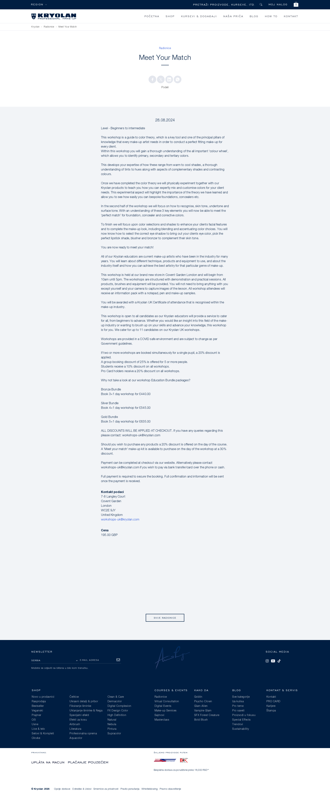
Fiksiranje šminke (80, 706)
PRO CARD (273, 701)
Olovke (36, 738)
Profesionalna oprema (83, 733)
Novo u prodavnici (43, 697)
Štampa (271, 710)
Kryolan (35, 27)
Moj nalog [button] (278, 4)
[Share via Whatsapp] (177, 79)
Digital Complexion (119, 706)
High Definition (117, 715)
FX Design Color (118, 710)
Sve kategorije (241, 697)
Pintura (112, 729)
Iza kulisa (238, 701)
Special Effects (241, 719)
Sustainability (240, 729)
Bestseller (38, 706)
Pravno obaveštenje (170, 789)
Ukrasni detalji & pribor (84, 701)
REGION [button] (37, 4)
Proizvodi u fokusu (244, 715)
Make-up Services (165, 710)
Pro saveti (238, 710)
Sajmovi (159, 715)
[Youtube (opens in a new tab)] (273, 661)
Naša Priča (233, 16)
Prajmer (36, 715)
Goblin (198, 697)
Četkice (74, 697)
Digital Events (162, 706)
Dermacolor (115, 701)
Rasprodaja (39, 701)
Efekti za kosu (78, 719)
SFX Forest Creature (206, 715)
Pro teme (237, 706)
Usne (35, 724)
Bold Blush (201, 719)
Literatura (75, 729)
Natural (112, 719)
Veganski (37, 710)
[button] (296, 5)
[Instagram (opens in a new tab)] (267, 661)
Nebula (112, 724)
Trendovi (237, 724)
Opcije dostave (62, 789)
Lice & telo (38, 729)
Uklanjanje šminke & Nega (86, 710)
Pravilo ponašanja (130, 789)
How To (271, 16)
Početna (151, 16)
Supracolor (114, 733)
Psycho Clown (203, 701)
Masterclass (161, 719)
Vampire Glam (203, 710)
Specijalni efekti (79, 715)
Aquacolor (76, 738)
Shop (170, 16)
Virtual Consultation (166, 701)
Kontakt (291, 16)
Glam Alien (201, 706)
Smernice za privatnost (106, 789)
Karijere (271, 706)
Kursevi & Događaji (199, 16)
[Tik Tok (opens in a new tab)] (279, 661)
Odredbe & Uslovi (81, 789)
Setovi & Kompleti (43, 733)
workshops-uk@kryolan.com (120, 519)
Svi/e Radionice (165, 617)
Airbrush (75, 724)
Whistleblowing (150, 789)
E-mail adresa (89, 660)
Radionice (49, 27)
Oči (34, 719)
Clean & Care (116, 697)
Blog (254, 16)
